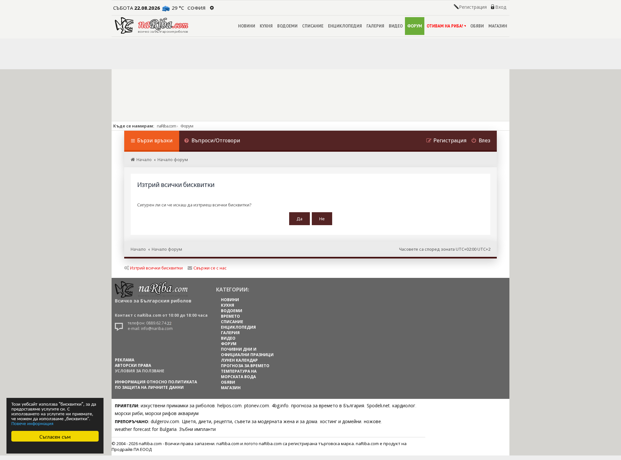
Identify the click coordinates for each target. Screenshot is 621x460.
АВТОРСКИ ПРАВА (133, 365)
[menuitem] (212, 141)
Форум (186, 126)
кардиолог (403, 405)
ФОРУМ (414, 26)
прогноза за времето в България (327, 405)
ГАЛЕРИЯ (375, 26)
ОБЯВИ (477, 26)
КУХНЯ (266, 26)
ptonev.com (256, 405)
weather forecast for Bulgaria (146, 429)
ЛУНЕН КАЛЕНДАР (239, 360)
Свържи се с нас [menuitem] (210, 268)
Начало (138, 249)
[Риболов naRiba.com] (151, 25)
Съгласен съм (55, 436)
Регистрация (473, 7)
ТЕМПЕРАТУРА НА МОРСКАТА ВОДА (238, 373)
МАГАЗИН (497, 26)
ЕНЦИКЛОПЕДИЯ (345, 26)
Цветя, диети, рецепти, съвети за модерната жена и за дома (249, 421)
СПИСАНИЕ (312, 26)
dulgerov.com (165, 421)
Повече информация (32, 423)
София (196, 8)
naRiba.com (166, 126)
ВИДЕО (396, 26)
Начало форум (167, 249)
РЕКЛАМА (124, 360)
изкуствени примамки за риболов (178, 405)
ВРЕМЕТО (230, 316)
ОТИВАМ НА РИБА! (445, 26)
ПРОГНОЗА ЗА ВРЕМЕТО (245, 365)
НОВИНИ (246, 26)
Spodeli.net (378, 405)
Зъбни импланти (197, 429)
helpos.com (229, 405)
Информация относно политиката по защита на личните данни (156, 384)
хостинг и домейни (340, 421)
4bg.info (280, 405)
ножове (372, 421)
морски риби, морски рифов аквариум (157, 413)
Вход (500, 7)
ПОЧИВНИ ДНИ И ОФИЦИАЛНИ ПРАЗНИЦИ (247, 351)
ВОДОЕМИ (287, 26)
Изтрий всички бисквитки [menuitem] (156, 268)
